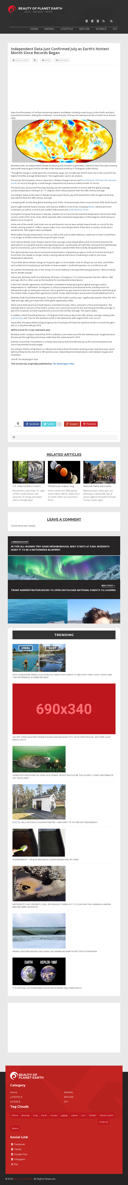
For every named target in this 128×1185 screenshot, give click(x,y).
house (53, 1115)
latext (74, 1115)
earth (44, 1115)
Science (104, 1122)
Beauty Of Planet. (23, 1179)
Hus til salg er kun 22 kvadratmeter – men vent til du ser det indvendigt (55, 822)
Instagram (19, 1159)
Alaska (91, 206)
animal (25, 1115)
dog (35, 1115)
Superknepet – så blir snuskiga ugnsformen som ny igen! (45, 859)
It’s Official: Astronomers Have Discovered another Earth (47, 988)
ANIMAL (49, 28)
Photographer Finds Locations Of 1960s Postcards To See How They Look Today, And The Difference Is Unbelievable (62, 676)
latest (64, 1115)
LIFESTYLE (67, 28)
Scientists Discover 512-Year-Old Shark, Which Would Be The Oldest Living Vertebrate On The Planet (62, 776)
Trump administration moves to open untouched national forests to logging (63, 590)
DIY (115, 28)
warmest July (17, 318)
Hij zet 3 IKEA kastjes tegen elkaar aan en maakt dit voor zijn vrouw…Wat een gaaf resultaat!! (61, 738)
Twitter (18, 1149)
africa (15, 1115)
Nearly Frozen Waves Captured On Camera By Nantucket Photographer (54, 951)
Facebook (19, 1144)
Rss (16, 1164)
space (15, 1128)
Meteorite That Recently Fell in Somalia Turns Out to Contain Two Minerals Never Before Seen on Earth (61, 905)
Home (34, 28)
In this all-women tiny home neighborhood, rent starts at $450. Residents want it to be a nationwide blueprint (60, 548)
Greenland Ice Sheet (78, 209)
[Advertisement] (64, 89)
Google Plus (20, 1154)
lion (83, 1115)
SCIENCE (101, 28)
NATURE (84, 28)
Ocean (92, 1115)
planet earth (106, 1115)
